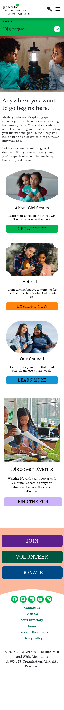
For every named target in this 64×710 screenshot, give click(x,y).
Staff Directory (32, 620)
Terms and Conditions (32, 632)
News (32, 626)
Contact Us (32, 607)
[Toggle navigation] (57, 9)
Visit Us (32, 614)
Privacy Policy (32, 638)
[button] (49, 9)
